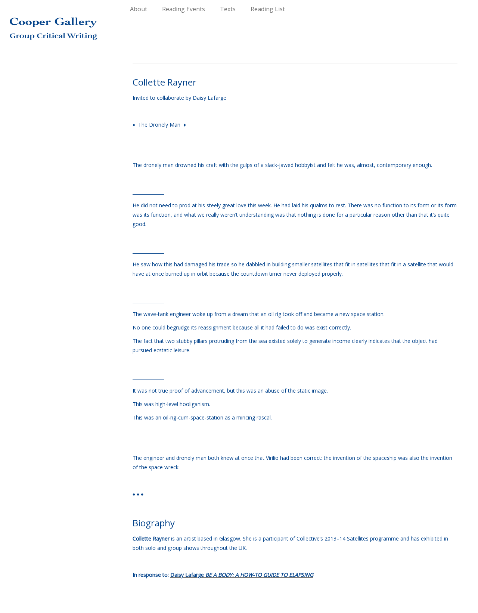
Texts (228, 9)
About (138, 9)
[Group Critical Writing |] (55, 22)
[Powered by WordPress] (239, 604)
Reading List (268, 9)
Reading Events (183, 9)
